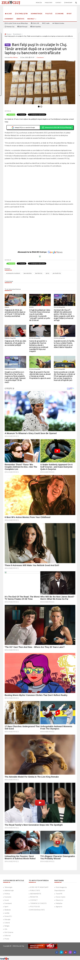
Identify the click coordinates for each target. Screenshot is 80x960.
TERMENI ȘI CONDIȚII (38, 903)
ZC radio (46, 23)
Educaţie (7, 919)
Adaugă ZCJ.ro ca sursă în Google (25, 127)
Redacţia (39, 2)
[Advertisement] (40, 183)
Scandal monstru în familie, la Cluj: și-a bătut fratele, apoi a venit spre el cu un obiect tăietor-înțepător (64, 344)
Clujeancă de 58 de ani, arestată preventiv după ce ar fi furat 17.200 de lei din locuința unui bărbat (15, 313)
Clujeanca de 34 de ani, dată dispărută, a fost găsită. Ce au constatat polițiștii (15, 343)
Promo (6, 939)
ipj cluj (47, 273)
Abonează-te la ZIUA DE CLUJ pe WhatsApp (58, 127)
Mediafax (59, 903)
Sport (69, 13)
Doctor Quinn (60, 897)
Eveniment (9, 19)
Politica (7, 894)
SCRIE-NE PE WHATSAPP (39, 887)
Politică (48, 13)
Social (6, 900)
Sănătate (20, 19)
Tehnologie (8, 887)
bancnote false (28, 273)
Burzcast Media (47, 956)
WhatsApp (68, 2)
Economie (59, 13)
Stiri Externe (8, 932)
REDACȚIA (34, 897)
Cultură (7, 923)
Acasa (8, 34)
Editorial (7, 935)
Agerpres (59, 906)
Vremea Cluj (10, 26)
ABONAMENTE (35, 894)
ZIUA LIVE (35, 23)
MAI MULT (31, 19)
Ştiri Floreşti (23, 26)
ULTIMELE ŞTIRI (22, 13)
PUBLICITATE (35, 890)
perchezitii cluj (57, 273)
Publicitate (48, 2)
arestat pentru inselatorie (13, 273)
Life (5, 929)
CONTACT (34, 900)
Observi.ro (59, 900)
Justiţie (6, 913)
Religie (6, 926)
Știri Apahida (36, 26)
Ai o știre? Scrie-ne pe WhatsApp (17, 23)
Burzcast (38, 956)
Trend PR (59, 894)
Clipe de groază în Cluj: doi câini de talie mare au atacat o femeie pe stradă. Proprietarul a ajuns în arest (40, 375)
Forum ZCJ (8, 916)
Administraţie (36, 13)
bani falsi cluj (38, 273)
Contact (58, 2)
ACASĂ (9, 13)
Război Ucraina (59, 23)
